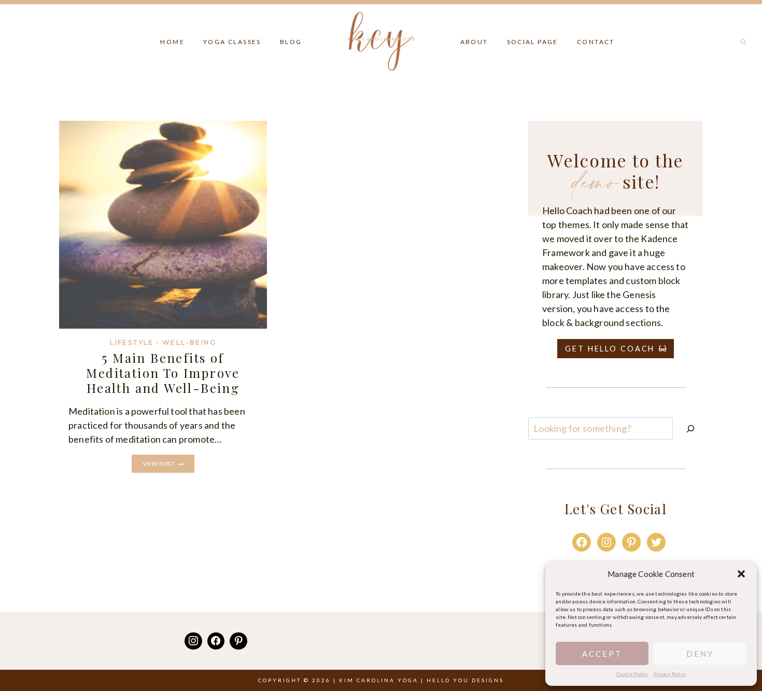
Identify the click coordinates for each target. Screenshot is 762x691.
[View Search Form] (743, 42)
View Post (168, 464)
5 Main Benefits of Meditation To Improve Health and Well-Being (162, 372)
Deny (700, 653)
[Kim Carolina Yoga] (381, 39)
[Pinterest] (238, 641)
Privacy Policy (670, 674)
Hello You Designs (465, 680)
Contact (596, 42)
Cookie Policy (632, 674)
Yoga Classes (232, 42)
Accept (602, 653)
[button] (741, 574)
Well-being (189, 342)
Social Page (532, 42)
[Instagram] (193, 641)
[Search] (690, 428)
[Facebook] (216, 641)
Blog (291, 42)
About (474, 42)
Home (172, 42)
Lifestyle (132, 342)
